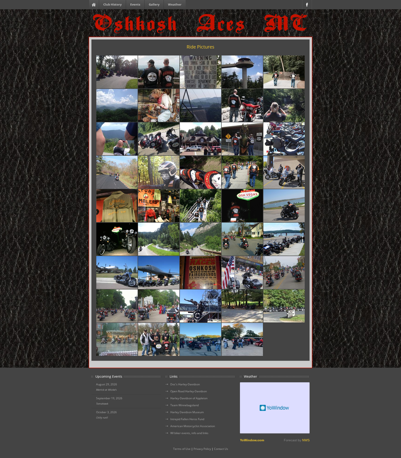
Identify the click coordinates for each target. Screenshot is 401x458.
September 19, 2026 (109, 398)
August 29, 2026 (106, 384)
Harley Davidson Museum (187, 412)
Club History (112, 4)
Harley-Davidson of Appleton (188, 398)
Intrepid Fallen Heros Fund (187, 419)
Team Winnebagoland (184, 405)
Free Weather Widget (275, 407)
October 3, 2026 (106, 412)
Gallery (154, 4)
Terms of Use (182, 449)
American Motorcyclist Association (192, 426)
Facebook (307, 4)
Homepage (95, 4)
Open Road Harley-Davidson (188, 391)
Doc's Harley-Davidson (185, 384)
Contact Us (221, 449)
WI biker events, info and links (189, 433)
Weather (174, 4)
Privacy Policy (202, 449)
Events (135, 4)
